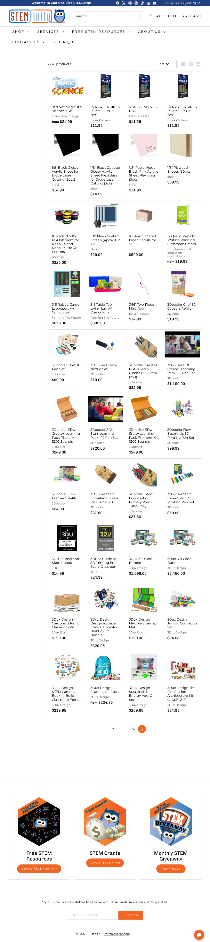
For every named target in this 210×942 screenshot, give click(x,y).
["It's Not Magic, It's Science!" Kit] (67, 99)
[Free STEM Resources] (39, 821)
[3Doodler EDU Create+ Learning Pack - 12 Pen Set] (182, 360)
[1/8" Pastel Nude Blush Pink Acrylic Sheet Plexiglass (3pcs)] (144, 164)
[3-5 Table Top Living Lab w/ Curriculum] (105, 299)
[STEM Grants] (104, 821)
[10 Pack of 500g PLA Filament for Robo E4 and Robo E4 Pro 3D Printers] (67, 234)
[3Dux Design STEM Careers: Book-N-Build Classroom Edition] (67, 684)
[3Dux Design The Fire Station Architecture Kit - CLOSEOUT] (182, 684)
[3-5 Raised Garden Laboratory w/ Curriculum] (67, 299)
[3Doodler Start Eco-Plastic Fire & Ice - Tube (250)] (105, 489)
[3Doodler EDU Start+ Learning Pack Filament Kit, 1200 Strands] (144, 426)
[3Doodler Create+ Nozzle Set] (105, 358)
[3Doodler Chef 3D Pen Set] (67, 358)
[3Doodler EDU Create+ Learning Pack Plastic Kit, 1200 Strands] (67, 426)
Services (49, 32)
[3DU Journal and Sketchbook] (67, 551)
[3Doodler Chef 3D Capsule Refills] (182, 297)
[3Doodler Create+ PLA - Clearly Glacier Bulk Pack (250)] (144, 362)
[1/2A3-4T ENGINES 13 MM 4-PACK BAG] (105, 101)
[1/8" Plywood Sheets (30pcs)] (182, 160)
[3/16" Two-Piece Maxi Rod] (144, 297)
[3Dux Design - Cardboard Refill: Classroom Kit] (67, 614)
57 (133, 729)
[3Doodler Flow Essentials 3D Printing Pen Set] (182, 424)
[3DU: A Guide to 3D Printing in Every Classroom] (105, 553)
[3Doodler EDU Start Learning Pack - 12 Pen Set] (105, 424)
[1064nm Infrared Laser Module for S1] (144, 230)
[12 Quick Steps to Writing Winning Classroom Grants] (182, 234)
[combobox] (108, 16)
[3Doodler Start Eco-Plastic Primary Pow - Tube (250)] (144, 491)
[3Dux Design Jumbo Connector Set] (182, 614)
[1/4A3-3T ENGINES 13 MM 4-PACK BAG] (182, 101)
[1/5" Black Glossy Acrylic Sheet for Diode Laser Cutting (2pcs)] (67, 164)
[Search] (141, 16)
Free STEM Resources (99, 32)
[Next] (142, 729)
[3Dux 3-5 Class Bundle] (144, 551)
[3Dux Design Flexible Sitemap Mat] (144, 614)
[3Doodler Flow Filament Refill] (67, 487)
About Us (150, 32)
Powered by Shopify (117, 933)
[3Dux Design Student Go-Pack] (105, 680)
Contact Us (26, 42)
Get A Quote (67, 42)
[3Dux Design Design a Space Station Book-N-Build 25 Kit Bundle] (105, 618)
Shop (19, 32)
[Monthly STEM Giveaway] (170, 821)
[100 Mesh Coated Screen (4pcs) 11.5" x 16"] (105, 230)
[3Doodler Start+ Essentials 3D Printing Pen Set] (182, 489)
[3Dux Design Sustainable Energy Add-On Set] (144, 684)
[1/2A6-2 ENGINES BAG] (144, 99)
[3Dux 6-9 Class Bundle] (182, 551)
